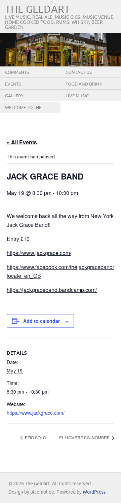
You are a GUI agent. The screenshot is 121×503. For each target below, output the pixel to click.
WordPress (94, 492)
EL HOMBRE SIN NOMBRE (85, 437)
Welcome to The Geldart (23, 112)
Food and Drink (84, 84)
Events (13, 84)
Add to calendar (41, 320)
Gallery (14, 96)
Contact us (79, 72)
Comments (17, 72)
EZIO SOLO (35, 437)
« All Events (22, 142)
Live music (77, 96)
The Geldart (37, 9)
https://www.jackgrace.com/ (39, 253)
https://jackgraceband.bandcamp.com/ (52, 290)
